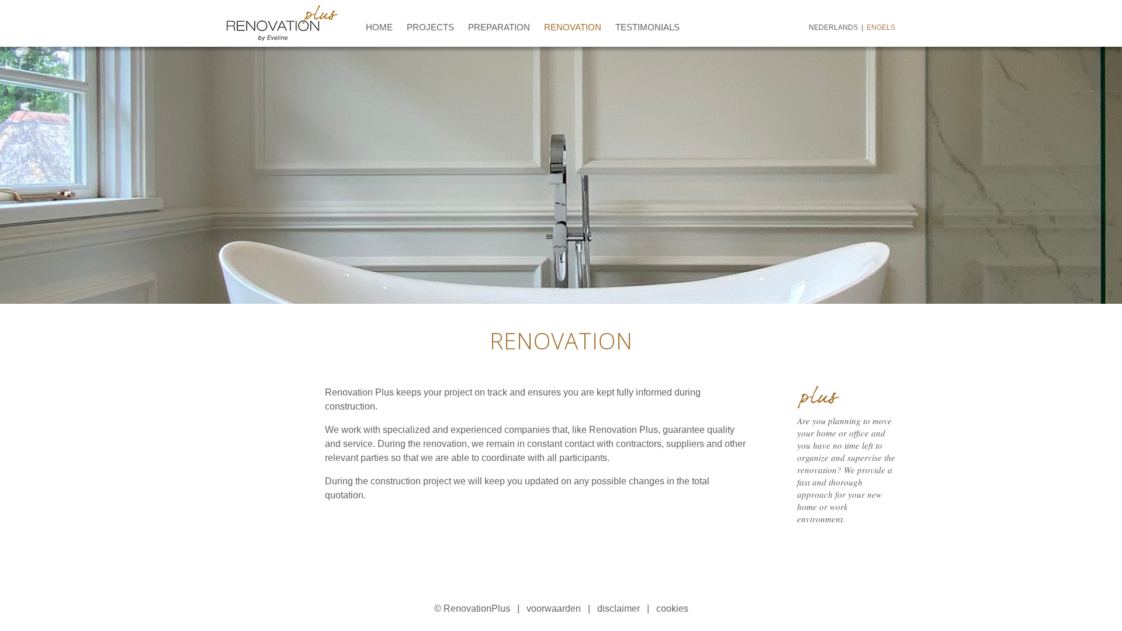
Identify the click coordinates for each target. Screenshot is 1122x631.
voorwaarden (554, 608)
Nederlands (833, 27)
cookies (672, 608)
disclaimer (618, 608)
